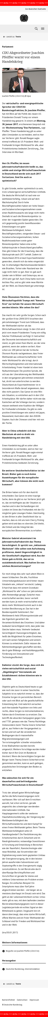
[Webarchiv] (24, 18)
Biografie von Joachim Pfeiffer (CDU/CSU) (22, 951)
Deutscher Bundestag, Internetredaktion (23, 969)
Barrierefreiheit (8, 1000)
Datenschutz (22, 1000)
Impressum (34, 1000)
